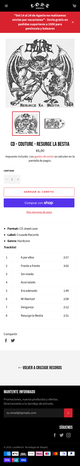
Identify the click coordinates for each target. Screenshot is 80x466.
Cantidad (9, 170)
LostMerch (18, 447)
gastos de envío (44, 156)
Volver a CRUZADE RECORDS (42, 367)
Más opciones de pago (39, 212)
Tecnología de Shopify (36, 447)
